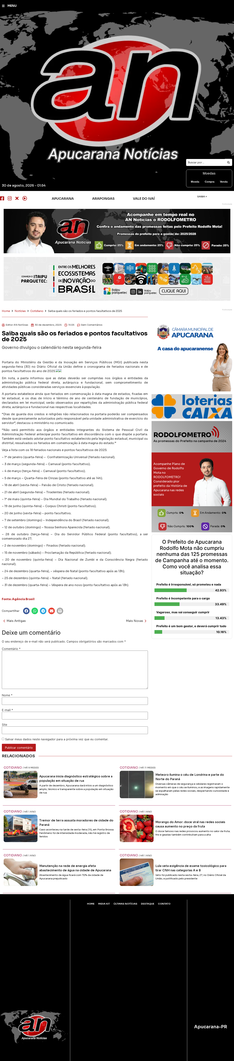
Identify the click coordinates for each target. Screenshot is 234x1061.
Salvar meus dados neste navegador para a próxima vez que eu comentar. (56, 739)
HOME (91, 903)
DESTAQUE (147, 903)
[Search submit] (228, 162)
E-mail (7, 709)
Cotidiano (36, 311)
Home (6, 311)
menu (12, 6)
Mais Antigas (16, 621)
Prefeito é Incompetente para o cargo (183, 598)
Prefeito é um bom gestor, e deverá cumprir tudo (191, 626)
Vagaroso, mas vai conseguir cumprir (183, 612)
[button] (26, 611)
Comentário (11, 648)
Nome (7, 695)
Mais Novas (134, 621)
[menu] (3, 5)
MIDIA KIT (104, 903)
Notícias (20, 311)
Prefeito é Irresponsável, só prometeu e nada (188, 584)
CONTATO (164, 903)
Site (4, 724)
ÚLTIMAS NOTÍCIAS (125, 903)
